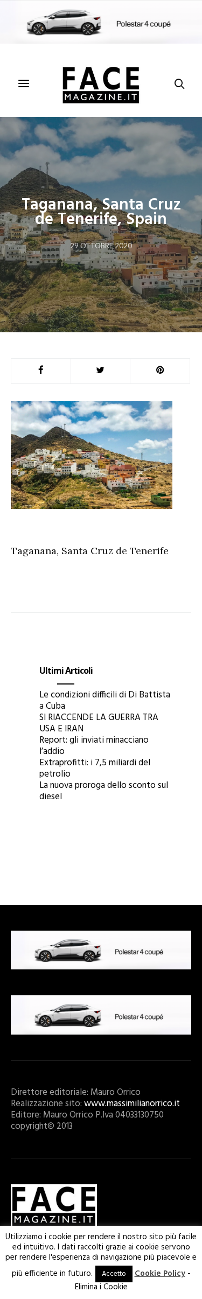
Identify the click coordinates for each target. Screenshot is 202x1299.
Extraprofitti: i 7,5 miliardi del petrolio (94, 768)
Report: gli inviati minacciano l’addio (94, 746)
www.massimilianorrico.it (132, 1104)
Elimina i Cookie (101, 1287)
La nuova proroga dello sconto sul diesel (103, 791)
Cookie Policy (160, 1273)
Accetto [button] (114, 1274)
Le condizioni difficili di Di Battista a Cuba (104, 701)
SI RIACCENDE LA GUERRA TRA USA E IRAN (98, 723)
